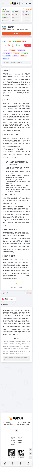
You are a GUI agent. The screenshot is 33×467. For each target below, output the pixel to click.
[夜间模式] (30, 457)
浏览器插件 (22, 50)
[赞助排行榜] (30, 449)
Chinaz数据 (16, 315)
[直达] (12, 298)
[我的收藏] (26, 3)
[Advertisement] (16, 380)
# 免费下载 (16, 53)
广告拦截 (17, 141)
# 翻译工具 (6, 58)
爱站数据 (7, 315)
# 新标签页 (24, 55)
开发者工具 (16, 143)
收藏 (8, 45)
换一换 (29, 293)
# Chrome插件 (7, 53)
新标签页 (8, 143)
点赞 (19, 45)
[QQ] (16, 430)
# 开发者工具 (6, 55)
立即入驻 (28, 9)
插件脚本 (13, 50)
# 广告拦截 (25, 53)
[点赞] (16, 284)
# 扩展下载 (16, 55)
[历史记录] (29, 3)
